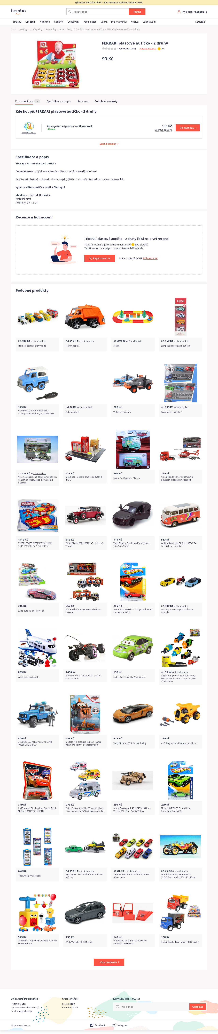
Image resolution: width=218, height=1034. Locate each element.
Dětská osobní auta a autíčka (90, 29)
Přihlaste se (150, 258)
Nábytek (45, 21)
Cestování (73, 21)
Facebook (100, 1025)
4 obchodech (39, 341)
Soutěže (200, 21)
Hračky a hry (36, 29)
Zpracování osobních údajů (25, 1007)
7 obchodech (181, 871)
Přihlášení (187, 11)
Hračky (17, 21)
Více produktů (108, 962)
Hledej (137, 11)
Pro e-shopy (68, 1003)
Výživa (135, 21)
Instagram (122, 1025)
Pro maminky (119, 21)
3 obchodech (87, 341)
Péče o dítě (89, 21)
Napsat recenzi (147, 48)
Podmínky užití (18, 1003)
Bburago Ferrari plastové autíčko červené (69, 126)
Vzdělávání (149, 21)
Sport (103, 21)
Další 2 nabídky (108, 144)
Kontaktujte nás (70, 1007)
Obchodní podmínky (21, 1011)
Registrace (201, 11)
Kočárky (59, 21)
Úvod (13, 29)
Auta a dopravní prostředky (59, 29)
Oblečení (30, 21)
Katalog (23, 29)
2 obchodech (135, 341)
